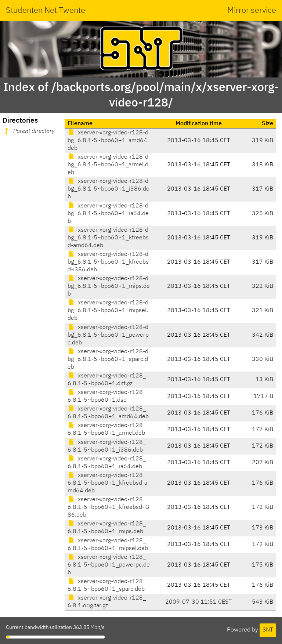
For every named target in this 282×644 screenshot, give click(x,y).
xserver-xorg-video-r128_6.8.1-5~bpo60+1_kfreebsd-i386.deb (108, 507)
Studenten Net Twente (45, 11)
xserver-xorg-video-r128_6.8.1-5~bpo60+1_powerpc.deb (109, 565)
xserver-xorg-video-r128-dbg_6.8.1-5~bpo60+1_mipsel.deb (108, 310)
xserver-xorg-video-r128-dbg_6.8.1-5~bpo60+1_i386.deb (108, 189)
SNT (268, 630)
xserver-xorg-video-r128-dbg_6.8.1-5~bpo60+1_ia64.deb (108, 213)
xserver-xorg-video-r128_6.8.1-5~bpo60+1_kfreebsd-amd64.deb (107, 483)
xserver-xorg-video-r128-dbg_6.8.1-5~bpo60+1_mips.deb (109, 286)
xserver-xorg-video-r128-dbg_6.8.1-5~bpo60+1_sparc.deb (108, 359)
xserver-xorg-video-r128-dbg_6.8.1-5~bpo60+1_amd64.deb (108, 140)
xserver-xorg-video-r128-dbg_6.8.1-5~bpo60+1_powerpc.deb (108, 335)
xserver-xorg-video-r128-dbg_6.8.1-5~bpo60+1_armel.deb (108, 165)
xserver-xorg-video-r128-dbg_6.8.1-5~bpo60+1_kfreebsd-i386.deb (108, 262)
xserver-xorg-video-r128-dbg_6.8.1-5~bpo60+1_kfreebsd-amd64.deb (108, 238)
